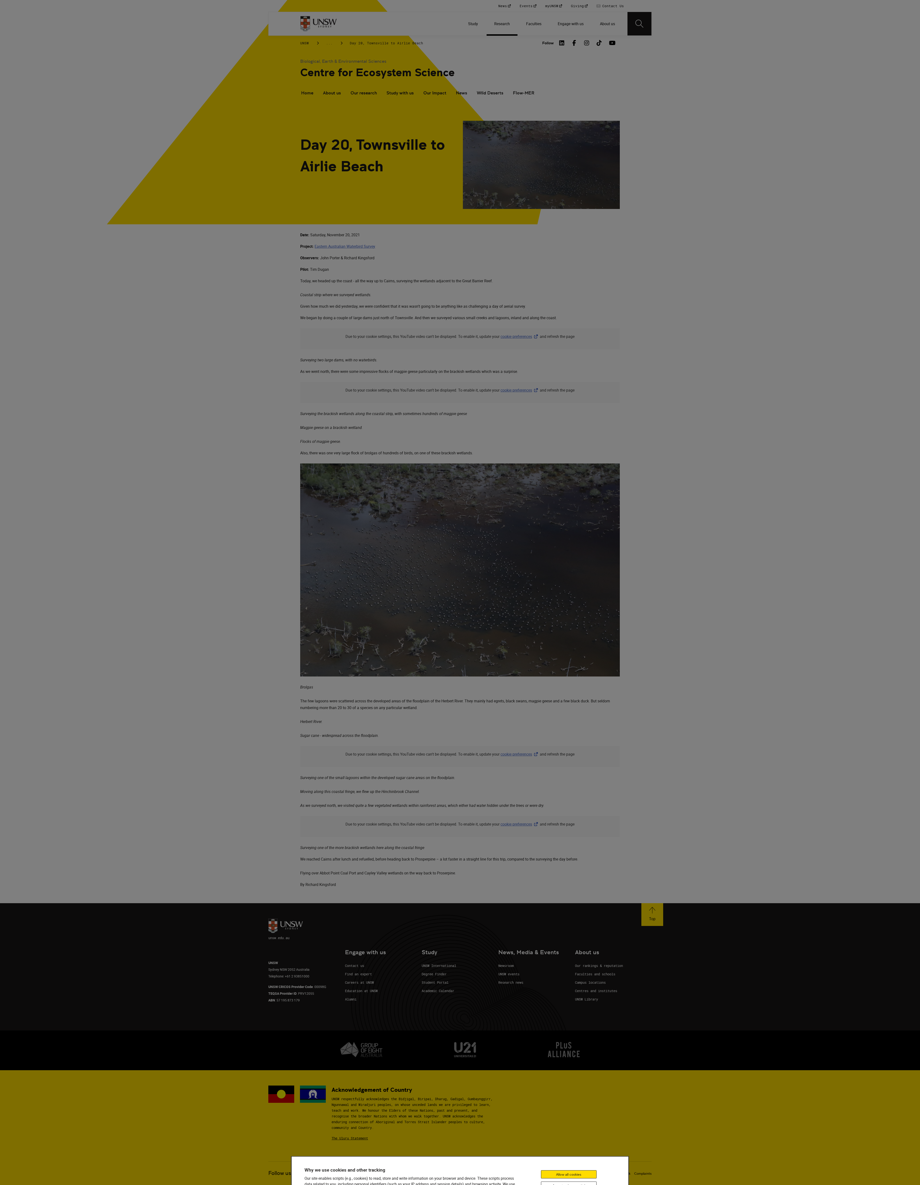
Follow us (279, 1173)
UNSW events (508, 974)
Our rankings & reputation (599, 965)
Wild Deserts (490, 92)
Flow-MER (523, 92)
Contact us (354, 965)
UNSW (304, 43)
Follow (548, 43)
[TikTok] (599, 43)
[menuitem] (473, 24)
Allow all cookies (568, 1174)
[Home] (318, 23)
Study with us (400, 92)
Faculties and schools (595, 974)
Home (307, 92)
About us (332, 92)
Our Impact (434, 92)
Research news (510, 982)
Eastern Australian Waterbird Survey (345, 246)
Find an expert (358, 974)
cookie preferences (516, 336)
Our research (364, 92)
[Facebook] (574, 43)
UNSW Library (586, 999)
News (461, 92)
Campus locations (590, 982)
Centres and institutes (596, 990)
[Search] (639, 23)
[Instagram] (587, 43)
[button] (652, 914)
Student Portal (435, 982)
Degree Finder (434, 974)
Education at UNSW (361, 990)
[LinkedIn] (562, 43)
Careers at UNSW (359, 982)
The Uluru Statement (350, 1138)
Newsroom (506, 965)
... (329, 43)
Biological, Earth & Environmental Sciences (343, 61)
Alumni (350, 999)
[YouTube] (611, 43)
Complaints (643, 1173)
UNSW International (439, 965)
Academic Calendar (438, 990)
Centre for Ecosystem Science (377, 72)
